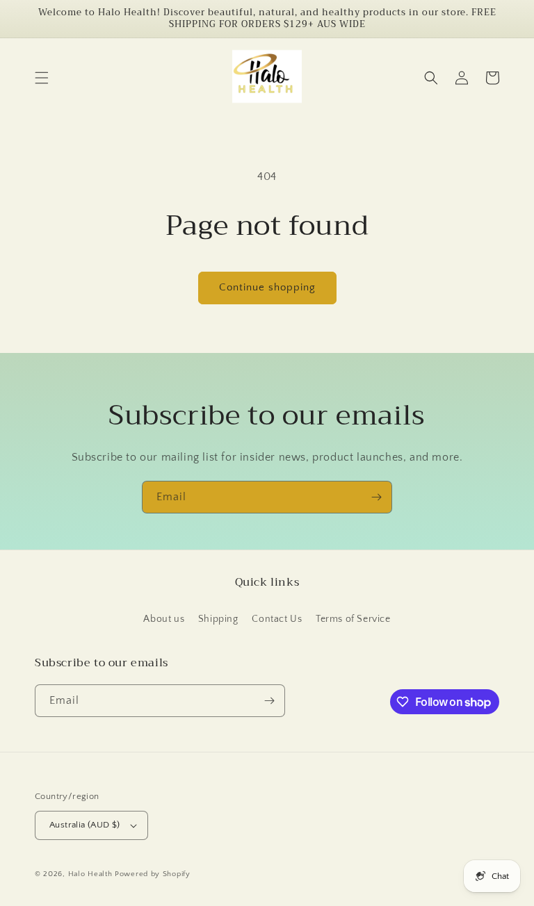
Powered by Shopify (153, 874)
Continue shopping (267, 287)
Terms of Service (353, 619)
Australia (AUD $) (84, 825)
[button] (41, 78)
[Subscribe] (376, 497)
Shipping (218, 619)
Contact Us (277, 619)
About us (163, 619)
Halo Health (90, 874)
